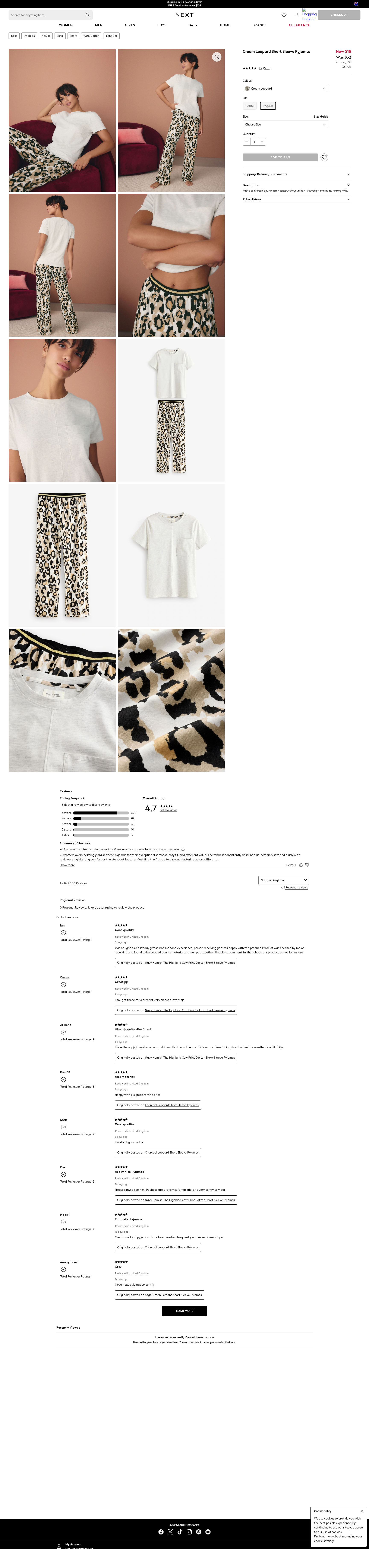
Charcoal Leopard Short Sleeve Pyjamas (172, 1105)
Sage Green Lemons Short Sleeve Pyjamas (173, 1295)
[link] (297, 15)
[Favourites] (284, 15)
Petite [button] (250, 106)
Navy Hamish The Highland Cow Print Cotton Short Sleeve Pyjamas (190, 963)
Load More (184, 1311)
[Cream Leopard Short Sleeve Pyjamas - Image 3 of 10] (62, 265)
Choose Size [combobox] (253, 124)
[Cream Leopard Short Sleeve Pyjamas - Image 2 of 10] (171, 120)
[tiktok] (179, 1532)
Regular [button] (268, 106)
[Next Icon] (184, 15)
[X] (170, 1532)
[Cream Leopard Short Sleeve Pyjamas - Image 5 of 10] (62, 410)
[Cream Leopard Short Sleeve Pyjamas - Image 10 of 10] (171, 700)
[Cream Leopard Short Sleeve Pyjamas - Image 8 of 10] (171, 555)
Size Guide (321, 116)
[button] (297, 185)
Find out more (323, 1536)
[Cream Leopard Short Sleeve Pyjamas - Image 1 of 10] (62, 120)
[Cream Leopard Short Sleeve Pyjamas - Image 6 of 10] (171, 410)
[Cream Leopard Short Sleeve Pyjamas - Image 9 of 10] (62, 700)
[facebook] (161, 1532)
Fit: (245, 98)
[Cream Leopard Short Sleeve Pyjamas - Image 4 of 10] (171, 265)
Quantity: (249, 134)
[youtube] (208, 1532)
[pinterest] (198, 1532)
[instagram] (189, 1532)
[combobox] (285, 88)
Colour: (247, 81)
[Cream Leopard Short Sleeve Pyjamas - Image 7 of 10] (62, 555)
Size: (246, 116)
